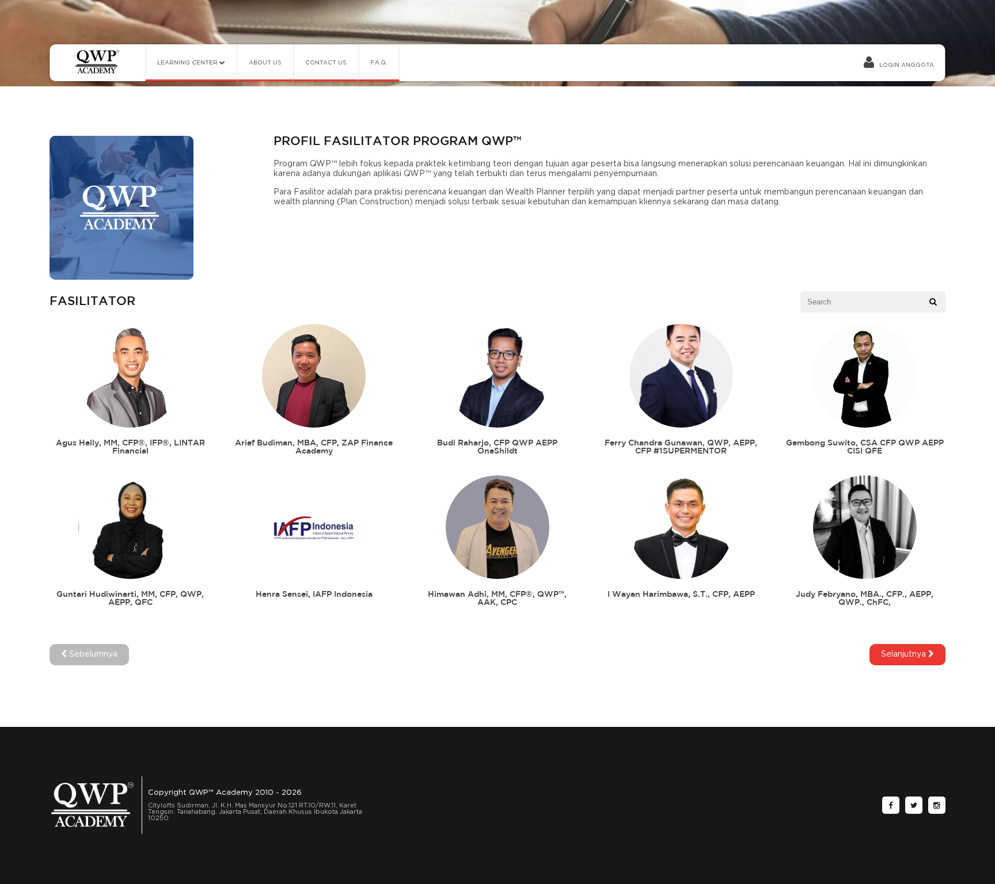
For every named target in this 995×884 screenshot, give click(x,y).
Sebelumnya (92, 654)
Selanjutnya (904, 654)
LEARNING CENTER (188, 63)
